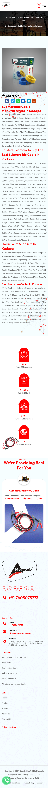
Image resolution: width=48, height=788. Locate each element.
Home (24, 20)
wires (7, 121)
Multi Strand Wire (9, 673)
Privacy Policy (28, 783)
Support (40, 783)
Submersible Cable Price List (14, 657)
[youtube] (21, 588)
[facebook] (4, 588)
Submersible (41, 167)
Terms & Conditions (12, 783)
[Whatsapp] (6, 781)
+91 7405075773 (23, 598)
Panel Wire (6, 662)
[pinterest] (32, 588)
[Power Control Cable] (24, 523)
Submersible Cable (10, 668)
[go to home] (8, 5)
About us (6, 714)
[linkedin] (15, 588)
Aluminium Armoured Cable (14, 684)
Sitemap (5, 708)
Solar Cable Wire (9, 678)
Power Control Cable (24, 490)
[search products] (39, 5)
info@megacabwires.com (20, 633)
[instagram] (26, 588)
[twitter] (9, 588)
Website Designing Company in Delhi (24, 778)
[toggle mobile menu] (44, 5)
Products (5, 703)
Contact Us (6, 719)
